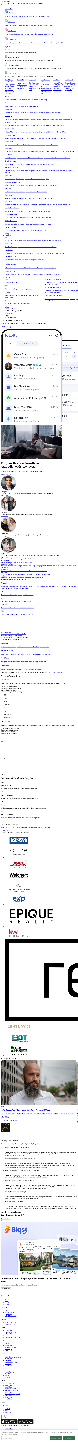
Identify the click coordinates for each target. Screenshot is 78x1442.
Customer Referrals (10, 1322)
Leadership (8, 1409)
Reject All (69, 1438)
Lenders (7, 1304)
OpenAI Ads (8, 1359)
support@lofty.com (10, 1332)
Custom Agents (9, 1350)
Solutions (7, 46)
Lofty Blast (8, 1360)
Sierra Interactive (10, 1377)
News (6, 1410)
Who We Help (9, 9)
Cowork (7, 1344)
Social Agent (8, 1349)
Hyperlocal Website (10, 1389)
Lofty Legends (9, 1314)
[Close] (75, 1433)
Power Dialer (9, 1385)
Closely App (8, 1397)
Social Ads (8, 1364)
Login (7, 312)
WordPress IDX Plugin (11, 1390)
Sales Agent (8, 1345)
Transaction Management (12, 1394)
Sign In (7, 307)
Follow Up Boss (9, 1372)
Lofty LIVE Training (11, 1316)
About (6, 1405)
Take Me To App (6, 327)
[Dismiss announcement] (1, 5)
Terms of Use (9, 1429)
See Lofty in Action (7, 474)
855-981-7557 (9, 1330)
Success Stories (9, 1312)
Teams (6, 1301)
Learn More (39, 3)
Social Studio (9, 1392)
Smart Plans (8, 1387)
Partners (7, 263)
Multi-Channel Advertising (13, 1357)
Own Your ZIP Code (11, 1362)
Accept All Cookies (56, 1438)
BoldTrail (7, 1375)
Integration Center (10, 1324)
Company (7, 277)
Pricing (7, 234)
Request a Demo (10, 308)
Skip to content (5, 1)
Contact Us (8, 1412)
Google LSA (8, 1365)
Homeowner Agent (10, 1347)
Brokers (7, 1302)
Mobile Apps (8, 1395)
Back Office (8, 1399)
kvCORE (7, 1374)
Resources (8, 235)
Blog (6, 1310)
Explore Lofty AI (6, 830)
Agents (7, 1299)
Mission (7, 1407)
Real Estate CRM (10, 1383)
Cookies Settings (7, 1438)
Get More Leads (6, 1288)
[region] (39, 1436)
